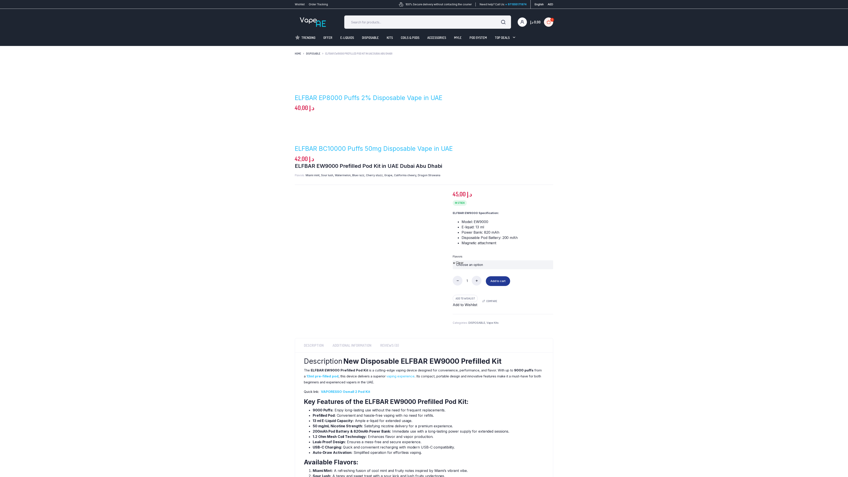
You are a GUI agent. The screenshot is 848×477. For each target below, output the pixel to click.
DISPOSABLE (370, 38)
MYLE (458, 38)
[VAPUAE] (313, 22)
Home (298, 53)
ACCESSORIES (436, 38)
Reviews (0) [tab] (389, 352)
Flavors (457, 256)
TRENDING (308, 38)
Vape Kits (492, 329)
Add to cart (497, 287)
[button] (320, 319)
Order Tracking (318, 4)
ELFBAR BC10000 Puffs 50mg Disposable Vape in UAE (374, 148)
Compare (491, 307)
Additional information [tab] (352, 352)
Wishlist (300, 4)
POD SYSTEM (478, 38)
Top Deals (502, 38)
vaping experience (400, 383)
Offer (327, 38)
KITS (390, 38)
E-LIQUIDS (347, 38)
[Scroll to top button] (838, 467)
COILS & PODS (410, 38)
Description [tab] (314, 352)
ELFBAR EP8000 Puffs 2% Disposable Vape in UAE (368, 98)
